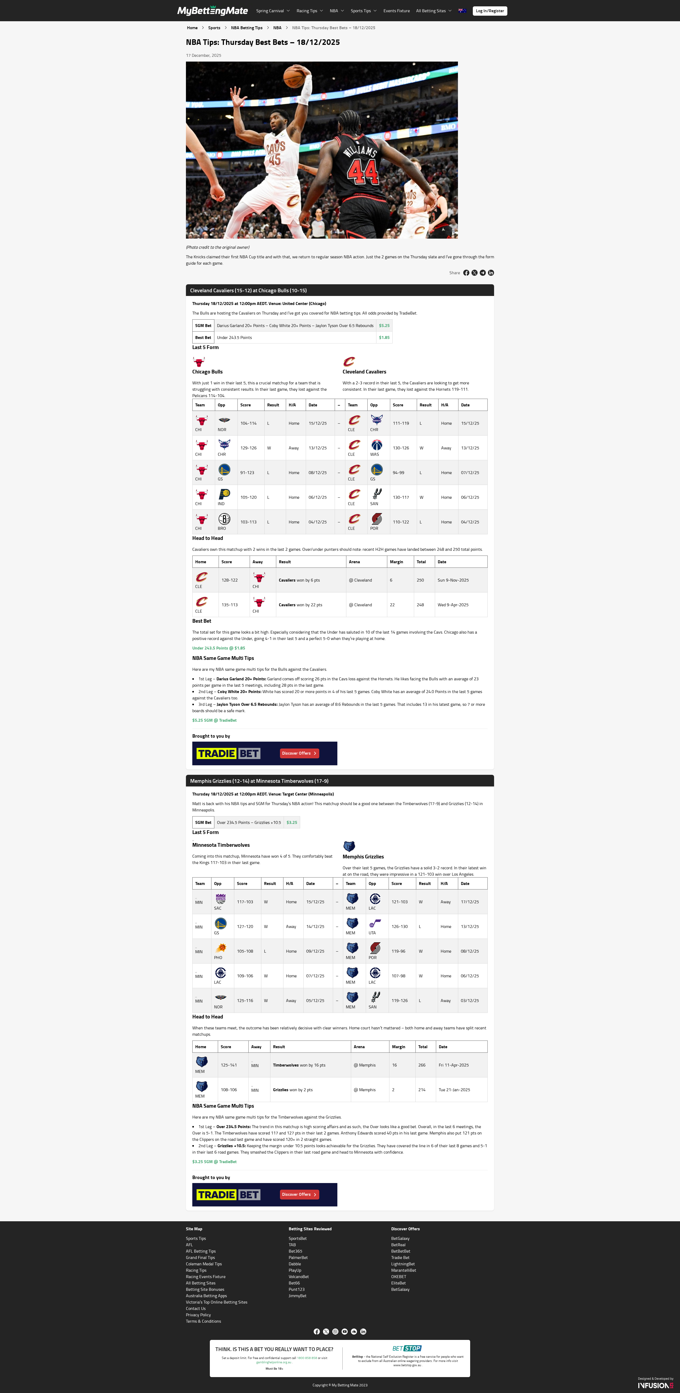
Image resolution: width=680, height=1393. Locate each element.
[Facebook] (317, 1331)
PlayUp (295, 1270)
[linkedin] (491, 273)
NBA (277, 27)
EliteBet (398, 1283)
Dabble (295, 1264)
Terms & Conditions (203, 1321)
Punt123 (297, 1289)
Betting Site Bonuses (205, 1289)
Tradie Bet (400, 1257)
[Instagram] (335, 1331)
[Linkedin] (363, 1331)
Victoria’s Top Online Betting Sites (216, 1302)
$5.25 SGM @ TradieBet (214, 720)
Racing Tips (196, 1270)
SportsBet (298, 1238)
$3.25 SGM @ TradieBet (214, 1161)
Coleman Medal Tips (204, 1264)
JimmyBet (298, 1296)
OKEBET (398, 1276)
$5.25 (384, 325)
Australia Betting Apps (206, 1296)
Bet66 (294, 1283)
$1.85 (384, 337)
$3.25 (292, 822)
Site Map (194, 1229)
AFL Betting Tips (201, 1251)
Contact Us (196, 1308)
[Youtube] (345, 1331)
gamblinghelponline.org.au (274, 1362)
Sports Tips (196, 1238)
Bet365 (295, 1251)
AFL (189, 1245)
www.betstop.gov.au (407, 1365)
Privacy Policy (198, 1315)
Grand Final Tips (200, 1257)
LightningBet (403, 1264)
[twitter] (474, 273)
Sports (214, 27)
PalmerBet (298, 1257)
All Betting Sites (200, 1283)
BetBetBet (400, 1251)
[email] (483, 273)
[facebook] (466, 273)
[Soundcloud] (354, 1331)
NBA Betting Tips (247, 27)
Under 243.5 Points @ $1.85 (218, 648)
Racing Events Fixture (206, 1276)
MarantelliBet (403, 1270)
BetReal (398, 1245)
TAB (292, 1245)
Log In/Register (490, 10)
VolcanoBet (299, 1276)
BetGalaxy (400, 1238)
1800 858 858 (307, 1358)
